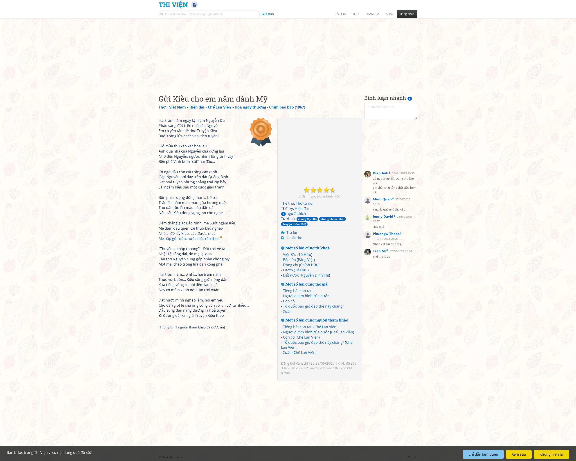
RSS (415, 457)
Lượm (288, 270)
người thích (294, 213)
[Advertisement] (288, 52)
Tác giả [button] (340, 14)
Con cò (289, 301)
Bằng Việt (306, 259)
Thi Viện (173, 4)
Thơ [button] (356, 14)
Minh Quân (382, 199)
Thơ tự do (304, 203)
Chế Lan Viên (325, 326)
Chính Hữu (309, 264)
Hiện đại (302, 208)
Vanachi (302, 363)
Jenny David (383, 216)
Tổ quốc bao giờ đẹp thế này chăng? (313, 306)
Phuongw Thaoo (386, 233)
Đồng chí (290, 264)
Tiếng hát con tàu (298, 290)
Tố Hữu (305, 254)
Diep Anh (380, 173)
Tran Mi (379, 251)
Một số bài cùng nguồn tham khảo (316, 320)
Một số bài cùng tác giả (306, 284)
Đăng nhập (407, 14)
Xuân (287, 311)
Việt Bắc (290, 254)
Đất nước (291, 275)
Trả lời (291, 232)
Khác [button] (390, 14)
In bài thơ (294, 237)
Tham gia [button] (372, 14)
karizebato (317, 368)
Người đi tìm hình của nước (306, 295)
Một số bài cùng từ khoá (307, 248)
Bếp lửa (289, 259)
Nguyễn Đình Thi (315, 275)
